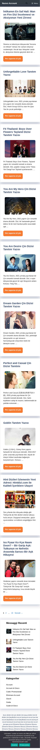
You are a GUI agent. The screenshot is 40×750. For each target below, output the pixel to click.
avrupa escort (8, 724)
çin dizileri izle (19, 715)
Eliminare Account (13, 695)
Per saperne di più (13, 59)
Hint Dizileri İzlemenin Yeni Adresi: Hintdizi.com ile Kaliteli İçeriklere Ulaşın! (19, 482)
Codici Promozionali (13, 692)
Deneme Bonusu (19, 724)
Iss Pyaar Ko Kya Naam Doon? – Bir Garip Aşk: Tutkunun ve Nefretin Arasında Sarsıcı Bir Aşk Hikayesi (18, 548)
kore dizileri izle (8, 715)
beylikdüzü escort (15, 717)
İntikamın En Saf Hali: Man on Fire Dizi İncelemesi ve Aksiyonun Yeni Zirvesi (19, 14)
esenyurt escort (27, 717)
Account (9, 685)
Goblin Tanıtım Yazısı (16, 422)
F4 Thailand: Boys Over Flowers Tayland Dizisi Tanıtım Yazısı (17, 131)
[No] (37, 739)
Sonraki (19, 613)
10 (12, 613)
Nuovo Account (9, 3)
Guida (8, 702)
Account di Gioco (12, 688)
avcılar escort (23, 722)
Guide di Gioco (12, 706)
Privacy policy (24, 745)
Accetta (14, 745)
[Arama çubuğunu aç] (27, 3)
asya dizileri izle (29, 715)
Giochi (8, 699)
